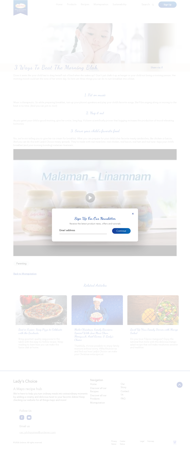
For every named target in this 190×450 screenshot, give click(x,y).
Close (133, 213)
